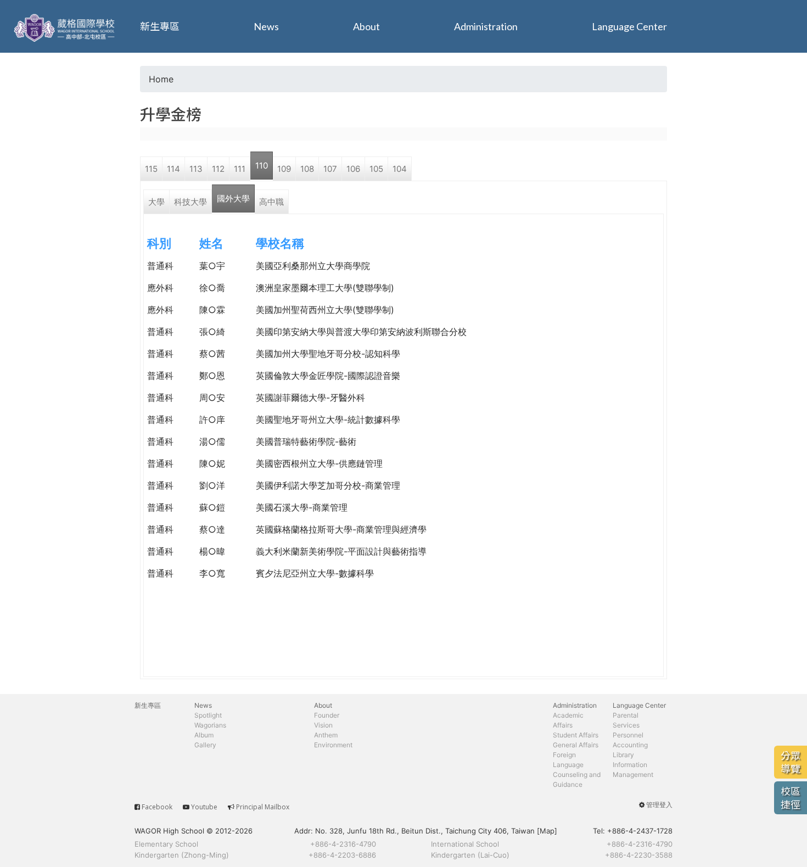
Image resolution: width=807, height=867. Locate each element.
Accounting (630, 745)
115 (151, 169)
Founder (326, 715)
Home (161, 79)
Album (204, 735)
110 (261, 165)
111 (239, 169)
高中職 (271, 202)
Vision (323, 725)
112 (218, 169)
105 (376, 169)
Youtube (204, 807)
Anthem (326, 735)
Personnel (628, 735)
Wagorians (210, 725)
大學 (156, 202)
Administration (486, 26)
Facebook (157, 807)
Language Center (629, 26)
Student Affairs (575, 735)
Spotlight (208, 715)
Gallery (205, 745)
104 (400, 169)
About (366, 26)
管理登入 (659, 805)
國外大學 (233, 198)
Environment (333, 745)
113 (196, 169)
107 (330, 169)
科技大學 (190, 202)
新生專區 (160, 26)
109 (284, 169)
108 (307, 169)
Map (547, 830)
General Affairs (575, 745)
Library (623, 755)
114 (173, 169)
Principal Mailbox (262, 807)
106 (353, 169)
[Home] (65, 26)
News (266, 26)
